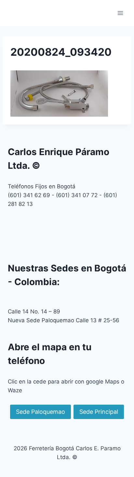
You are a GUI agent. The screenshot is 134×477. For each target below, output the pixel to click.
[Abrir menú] (120, 13)
